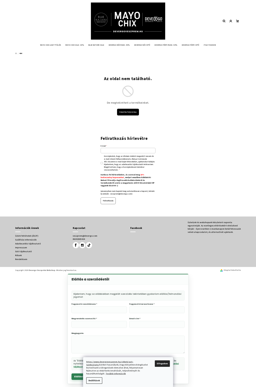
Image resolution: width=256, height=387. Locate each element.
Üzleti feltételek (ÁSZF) (26, 235)
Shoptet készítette (232, 270)
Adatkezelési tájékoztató (28, 243)
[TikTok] (89, 245)
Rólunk (18, 255)
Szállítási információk (26, 239)
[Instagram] (82, 245)
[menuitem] (50, 45)
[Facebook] (76, 245)
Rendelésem (21, 259)
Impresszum (21, 247)
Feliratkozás (108, 200)
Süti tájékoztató (23, 251)
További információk (116, 373)
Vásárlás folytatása (128, 112)
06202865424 (79, 239)
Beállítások (94, 380)
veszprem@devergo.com (121, 194)
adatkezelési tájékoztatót (132, 164)
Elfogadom (162, 363)
